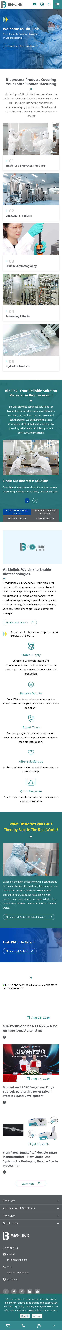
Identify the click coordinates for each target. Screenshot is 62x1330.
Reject (24, 1316)
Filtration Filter (37, 302)
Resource (9, 1216)
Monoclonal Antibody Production (45, 512)
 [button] (35, 500)
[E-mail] (7, 1325)
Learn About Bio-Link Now (21, 46)
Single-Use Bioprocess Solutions (25, 480)
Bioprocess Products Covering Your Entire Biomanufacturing (31, 81)
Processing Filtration (18, 316)
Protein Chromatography (21, 266)
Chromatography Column (41, 243)
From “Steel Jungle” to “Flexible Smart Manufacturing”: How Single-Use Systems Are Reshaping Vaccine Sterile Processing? (30, 1159)
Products (9, 1201)
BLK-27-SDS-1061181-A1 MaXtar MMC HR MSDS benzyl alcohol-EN (30, 1028)
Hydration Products (18, 366)
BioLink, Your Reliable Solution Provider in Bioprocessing (31, 392)
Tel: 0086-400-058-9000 (15, 1269)
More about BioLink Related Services (29, 917)
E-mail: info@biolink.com (15, 1257)
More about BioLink (20, 951)
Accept (37, 1316)
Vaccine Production (17, 518)
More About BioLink (20, 622)
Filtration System (37, 294)
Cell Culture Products (19, 216)
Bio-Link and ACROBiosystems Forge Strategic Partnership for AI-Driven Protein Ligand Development (28, 1091)
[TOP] (54, 1325)
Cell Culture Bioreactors (38, 196)
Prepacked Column (38, 252)
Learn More (31, 1183)
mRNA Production (45, 518)
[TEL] (23, 1325)
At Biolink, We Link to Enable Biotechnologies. (27, 571)
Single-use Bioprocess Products (25, 166)
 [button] (27, 500)
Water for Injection (37, 346)
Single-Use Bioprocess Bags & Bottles (38, 150)
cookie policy (34, 1310)
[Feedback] (38, 1325)
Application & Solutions (19, 1208)
